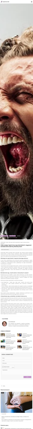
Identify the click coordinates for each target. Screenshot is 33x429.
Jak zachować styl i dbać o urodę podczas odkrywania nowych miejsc (10, 336)
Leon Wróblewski (11, 321)
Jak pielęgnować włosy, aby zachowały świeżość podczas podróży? (27, 348)
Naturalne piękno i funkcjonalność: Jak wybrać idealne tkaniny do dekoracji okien (18, 428)
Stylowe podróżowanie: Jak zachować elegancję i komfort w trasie (10, 348)
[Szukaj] (2, 386)
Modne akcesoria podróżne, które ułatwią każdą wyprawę (27, 342)
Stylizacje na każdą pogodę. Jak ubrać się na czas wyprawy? (27, 336)
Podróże (18, 235)
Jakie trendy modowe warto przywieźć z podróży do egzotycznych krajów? (11, 342)
